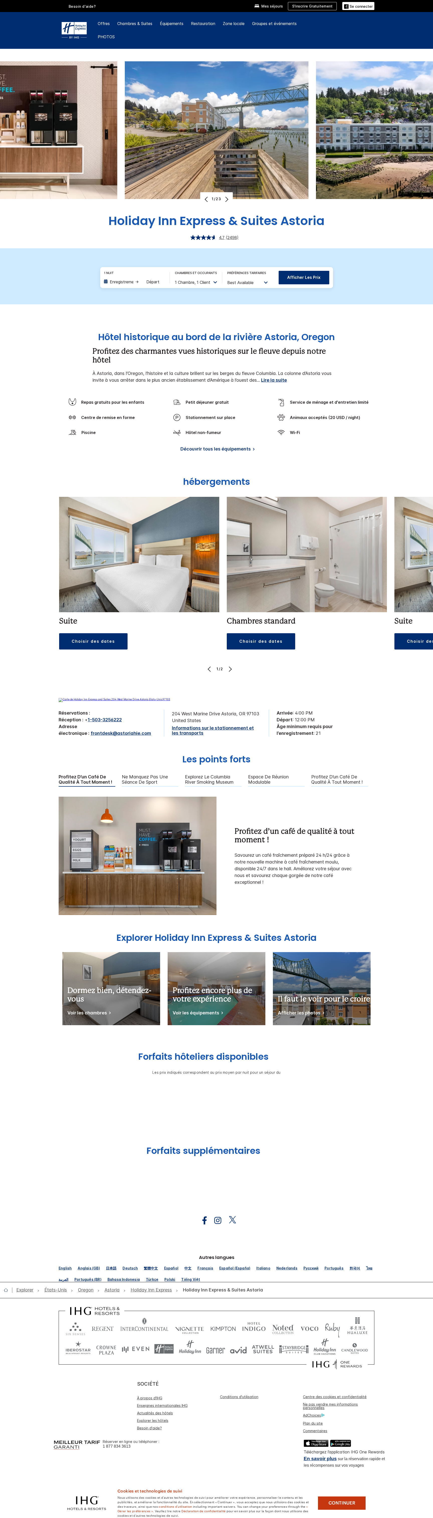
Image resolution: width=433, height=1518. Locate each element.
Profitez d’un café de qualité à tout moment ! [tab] (85, 779)
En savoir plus (320, 1458)
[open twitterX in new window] (230, 1220)
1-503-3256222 (105, 719)
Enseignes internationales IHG (162, 1405)
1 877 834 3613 (117, 1446)
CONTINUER (342, 1503)
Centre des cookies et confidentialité (335, 1397)
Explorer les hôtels (152, 1420)
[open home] (8, 1290)
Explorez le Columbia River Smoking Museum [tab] (209, 779)
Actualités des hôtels (155, 1413)
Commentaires (315, 1431)
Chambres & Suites (134, 23)
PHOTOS (106, 36)
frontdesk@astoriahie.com (121, 733)
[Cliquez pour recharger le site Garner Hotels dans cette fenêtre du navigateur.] (215, 1349)
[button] (358, 6)
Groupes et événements (274, 23)
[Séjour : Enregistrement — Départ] (134, 281)
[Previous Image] (206, 199)
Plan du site (313, 1423)
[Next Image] (226, 199)
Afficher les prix (303, 277)
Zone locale (234, 23)
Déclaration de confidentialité (203, 1510)
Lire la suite (274, 380)
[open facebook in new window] (202, 1220)
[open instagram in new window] (215, 1220)
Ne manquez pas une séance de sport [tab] (145, 779)
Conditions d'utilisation (239, 1397)
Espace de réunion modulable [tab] (268, 779)
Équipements (171, 23)
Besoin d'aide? (82, 6)
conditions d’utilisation (175, 1506)
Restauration (203, 23)
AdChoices (312, 1415)
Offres (104, 23)
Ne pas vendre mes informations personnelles (330, 1406)
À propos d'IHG (149, 1398)
